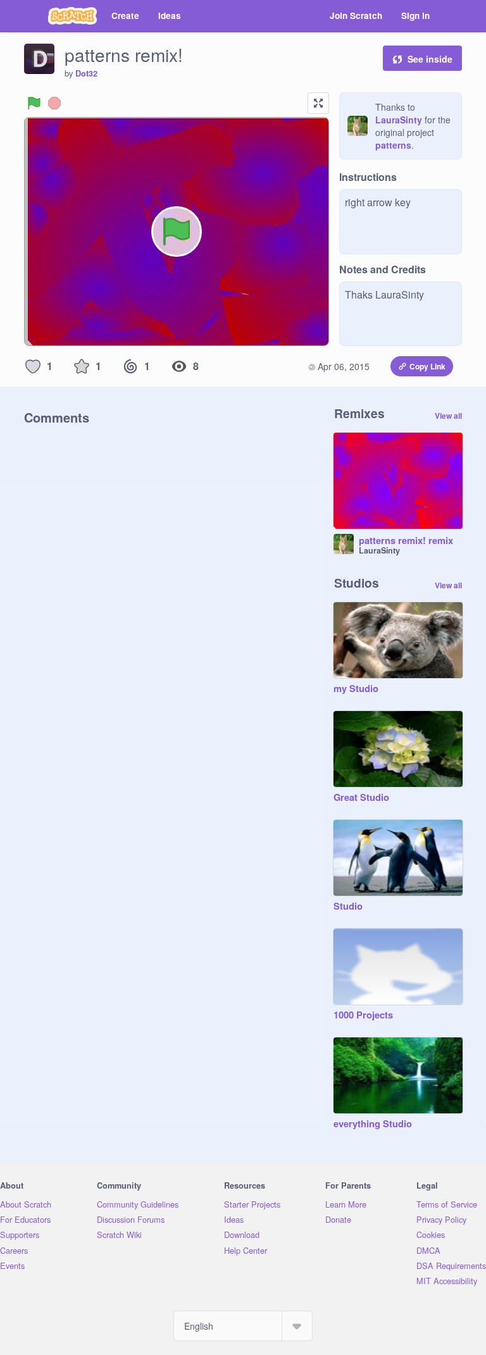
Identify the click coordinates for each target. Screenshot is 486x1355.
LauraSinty (398, 119)
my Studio (355, 689)
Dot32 (86, 73)
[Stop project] (54, 103)
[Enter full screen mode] (318, 103)
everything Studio (372, 1124)
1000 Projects (363, 1015)
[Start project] (34, 103)
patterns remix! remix (406, 541)
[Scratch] (72, 16)
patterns (393, 145)
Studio (348, 906)
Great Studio (361, 797)
